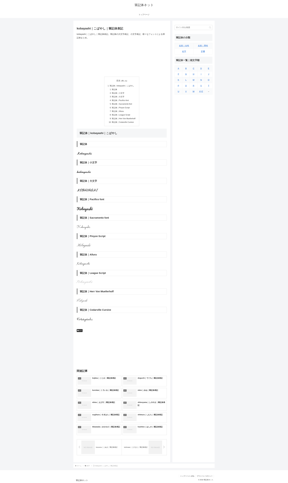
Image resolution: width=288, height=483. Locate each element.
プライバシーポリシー (205, 476)
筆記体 (114, 89)
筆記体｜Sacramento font (122, 104)
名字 (80, 330)
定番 (203, 51)
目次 (118, 81)
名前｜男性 (203, 46)
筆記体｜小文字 (118, 93)
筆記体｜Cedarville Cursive (123, 122)
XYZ (201, 91)
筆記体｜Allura (118, 111)
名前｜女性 (184, 46)
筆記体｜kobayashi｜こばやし (122, 86)
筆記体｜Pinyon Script (121, 108)
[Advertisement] (122, 58)
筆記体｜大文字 (118, 97)
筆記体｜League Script (121, 115)
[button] (210, 27)
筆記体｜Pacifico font (120, 100)
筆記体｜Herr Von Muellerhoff (123, 118)
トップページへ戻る (187, 476)
